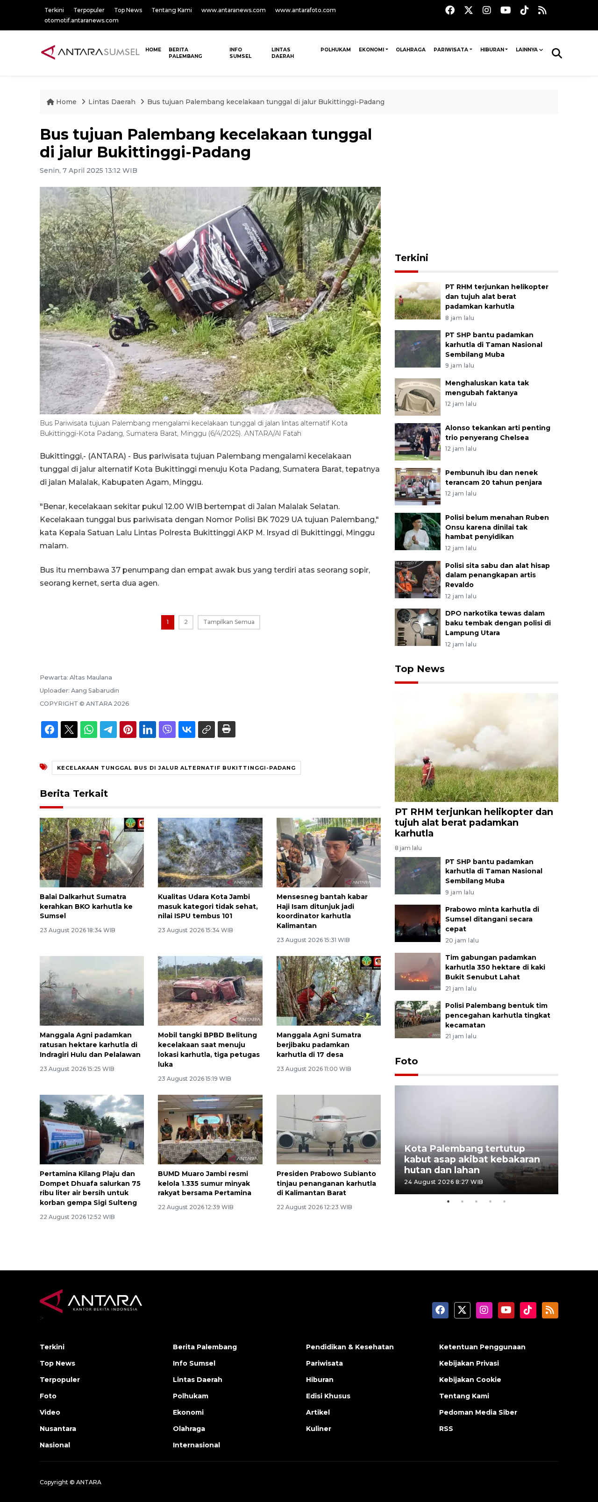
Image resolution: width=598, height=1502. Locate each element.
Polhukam (335, 50)
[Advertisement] (476, 184)
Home (66, 102)
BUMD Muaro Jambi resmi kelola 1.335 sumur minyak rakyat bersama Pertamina (204, 1183)
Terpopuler (89, 10)
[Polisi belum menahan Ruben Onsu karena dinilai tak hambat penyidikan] (418, 530)
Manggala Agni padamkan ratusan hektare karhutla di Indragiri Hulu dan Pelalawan (90, 1045)
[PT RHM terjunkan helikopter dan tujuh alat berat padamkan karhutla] (418, 300)
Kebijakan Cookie (470, 1379)
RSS (446, 1428)
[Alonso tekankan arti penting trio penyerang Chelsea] (418, 441)
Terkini (54, 10)
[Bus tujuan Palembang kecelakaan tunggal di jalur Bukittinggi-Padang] (476, 747)
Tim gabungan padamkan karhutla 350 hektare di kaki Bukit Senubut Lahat (495, 967)
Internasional (196, 1445)
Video (50, 1412)
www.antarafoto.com (305, 10)
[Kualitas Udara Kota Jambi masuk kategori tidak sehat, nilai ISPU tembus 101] (210, 852)
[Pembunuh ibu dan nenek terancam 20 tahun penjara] (418, 486)
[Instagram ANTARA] (487, 10)
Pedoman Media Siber (478, 1412)
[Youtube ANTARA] (505, 10)
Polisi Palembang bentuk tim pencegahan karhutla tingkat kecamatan (497, 1015)
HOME (153, 50)
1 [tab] (448, 1201)
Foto (406, 1061)
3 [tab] (476, 1201)
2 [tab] (462, 1201)
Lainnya (527, 50)
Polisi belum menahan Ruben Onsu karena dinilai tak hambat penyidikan (497, 527)
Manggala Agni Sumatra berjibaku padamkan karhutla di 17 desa (319, 1045)
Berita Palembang (185, 53)
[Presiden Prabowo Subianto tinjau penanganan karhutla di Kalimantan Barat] (329, 1129)
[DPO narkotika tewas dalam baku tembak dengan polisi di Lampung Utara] (418, 627)
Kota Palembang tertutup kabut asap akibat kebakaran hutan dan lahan (472, 1159)
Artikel (318, 1412)
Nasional (55, 1445)
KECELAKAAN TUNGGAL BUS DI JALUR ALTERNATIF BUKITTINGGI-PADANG (176, 768)
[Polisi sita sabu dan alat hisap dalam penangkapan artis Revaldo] (418, 578)
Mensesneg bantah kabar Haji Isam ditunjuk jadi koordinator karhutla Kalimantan (322, 911)
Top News (128, 10)
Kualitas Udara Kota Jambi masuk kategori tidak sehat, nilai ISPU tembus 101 (208, 907)
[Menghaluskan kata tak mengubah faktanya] (418, 396)
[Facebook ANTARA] (450, 10)
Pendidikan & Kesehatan (350, 1347)
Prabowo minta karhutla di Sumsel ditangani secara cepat (492, 919)
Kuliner (318, 1428)
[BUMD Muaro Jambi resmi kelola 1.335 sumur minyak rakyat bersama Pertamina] (210, 1129)
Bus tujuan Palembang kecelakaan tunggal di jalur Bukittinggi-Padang (265, 102)
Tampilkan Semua (229, 621)
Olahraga (411, 50)
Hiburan (492, 50)
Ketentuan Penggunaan (482, 1347)
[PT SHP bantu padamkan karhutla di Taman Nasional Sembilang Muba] (418, 348)
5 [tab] (504, 1201)
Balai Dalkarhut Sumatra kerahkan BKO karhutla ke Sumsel (86, 907)
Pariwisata (451, 50)
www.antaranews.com (233, 10)
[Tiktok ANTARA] (524, 10)
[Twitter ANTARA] (468, 10)
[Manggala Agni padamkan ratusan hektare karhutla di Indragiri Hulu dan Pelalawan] (92, 990)
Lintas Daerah (282, 53)
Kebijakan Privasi (469, 1363)
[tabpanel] (476, 1139)
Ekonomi (371, 50)
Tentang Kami (171, 10)
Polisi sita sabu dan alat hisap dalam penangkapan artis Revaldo (497, 575)
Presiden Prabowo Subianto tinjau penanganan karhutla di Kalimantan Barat (326, 1183)
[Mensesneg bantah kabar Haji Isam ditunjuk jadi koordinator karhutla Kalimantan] (329, 852)
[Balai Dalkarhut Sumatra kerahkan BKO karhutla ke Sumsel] (92, 852)
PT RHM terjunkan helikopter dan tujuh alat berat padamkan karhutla (496, 297)
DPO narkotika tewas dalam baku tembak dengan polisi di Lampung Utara (498, 623)
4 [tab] (490, 1201)
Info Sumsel (240, 53)
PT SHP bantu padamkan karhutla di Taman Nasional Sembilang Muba (493, 345)
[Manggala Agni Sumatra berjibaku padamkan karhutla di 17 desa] (329, 990)
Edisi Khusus (328, 1396)
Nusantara (58, 1428)
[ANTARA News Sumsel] (90, 53)
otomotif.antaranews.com (81, 20)
